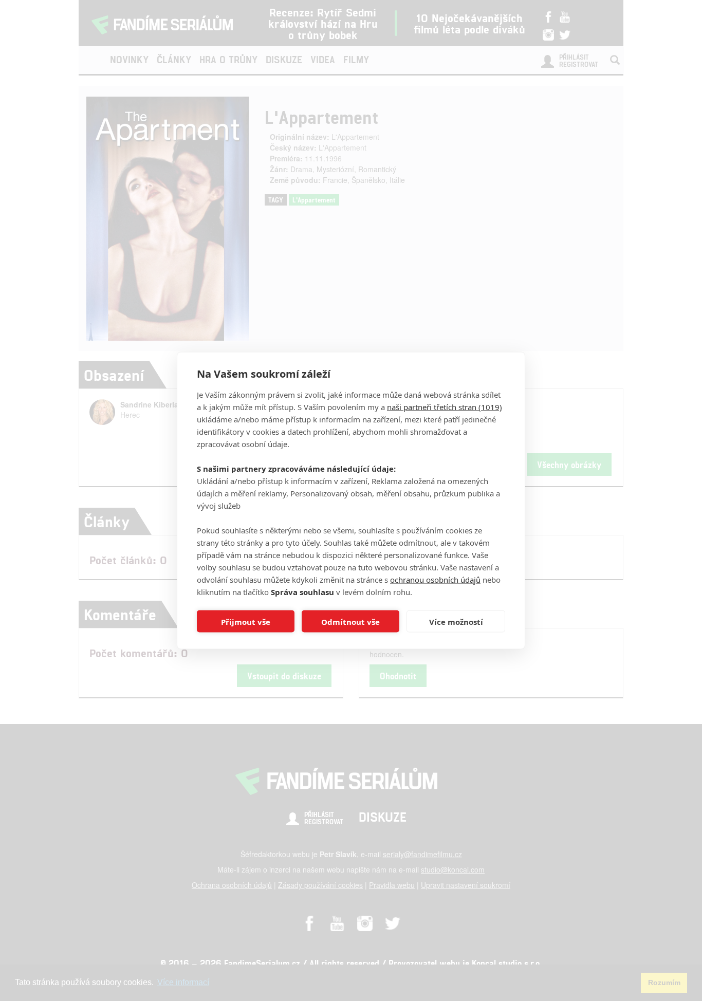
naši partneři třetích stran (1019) (444, 407)
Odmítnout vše (350, 621)
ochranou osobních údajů (435, 579)
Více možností (456, 621)
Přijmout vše (245, 621)
